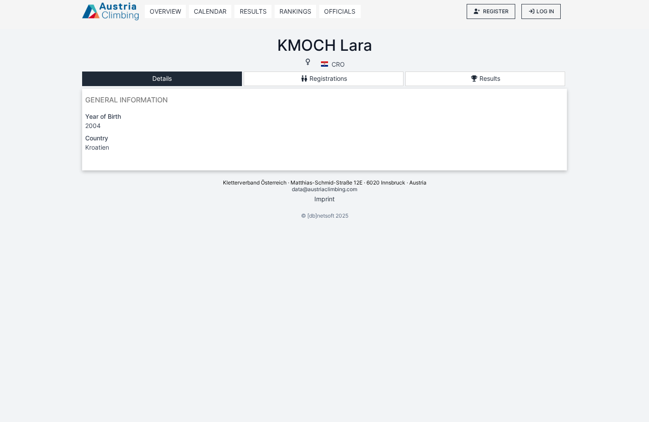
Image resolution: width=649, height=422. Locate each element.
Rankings (295, 11)
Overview (165, 11)
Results (253, 11)
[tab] (162, 79)
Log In (545, 11)
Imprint (324, 199)
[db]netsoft (320, 215)
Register (496, 11)
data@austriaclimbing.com (324, 189)
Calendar (210, 11)
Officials (339, 11)
